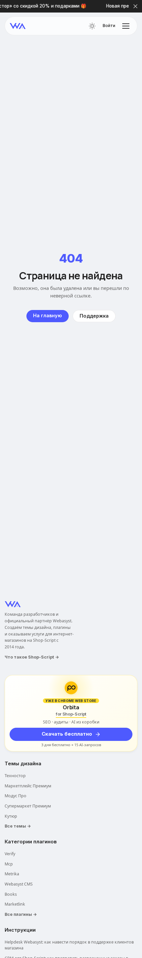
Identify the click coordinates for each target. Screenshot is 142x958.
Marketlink (15, 904)
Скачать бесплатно (67, 734)
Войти (109, 26)
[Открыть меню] (125, 26)
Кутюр (11, 816)
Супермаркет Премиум (28, 806)
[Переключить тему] (92, 26)
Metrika (12, 874)
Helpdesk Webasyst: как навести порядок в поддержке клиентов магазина (69, 945)
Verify (10, 854)
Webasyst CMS (19, 884)
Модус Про (15, 796)
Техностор (15, 775)
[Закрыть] (135, 6)
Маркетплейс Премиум (28, 786)
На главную (47, 315)
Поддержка (94, 316)
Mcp (9, 864)
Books (11, 894)
